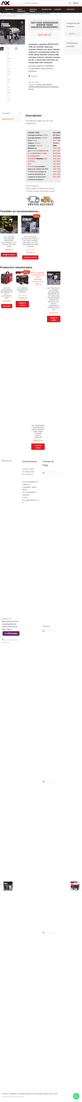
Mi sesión (57, 9)
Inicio (5, 13)
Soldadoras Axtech (17, 13)
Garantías (70, 9)
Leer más (6, 306)
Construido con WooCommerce (13, 1096)
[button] (22, 22)
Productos (9, 9)
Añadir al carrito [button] (9, 255)
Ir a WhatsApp (11, 633)
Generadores (47, 84)
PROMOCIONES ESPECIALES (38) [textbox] (73, 34)
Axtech (39, 84)
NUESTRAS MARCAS (33, 10)
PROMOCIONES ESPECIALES (39, 13)
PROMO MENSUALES (21, 10)
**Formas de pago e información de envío (40, 191)
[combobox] (73, 33)
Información (46, 9)
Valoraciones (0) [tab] (8, 119)
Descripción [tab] (6, 113)
